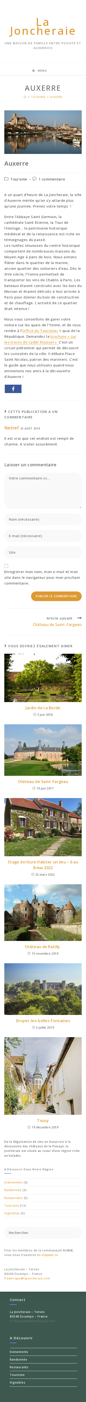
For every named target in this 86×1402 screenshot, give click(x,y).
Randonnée (13, 1190)
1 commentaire (52, 179)
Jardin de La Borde (43, 707)
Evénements (13, 1182)
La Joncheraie (43, 26)
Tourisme (19, 179)
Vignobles (12, 1213)
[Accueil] (25, 97)
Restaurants (13, 1198)
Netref (11, 428)
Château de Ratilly (43, 946)
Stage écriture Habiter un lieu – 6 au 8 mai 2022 (43, 864)
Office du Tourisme (39, 330)
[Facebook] (13, 389)
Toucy (43, 1120)
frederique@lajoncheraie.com (27, 1278)
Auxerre (56, 97)
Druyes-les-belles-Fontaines (43, 1020)
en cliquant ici (47, 1255)
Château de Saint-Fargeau (43, 781)
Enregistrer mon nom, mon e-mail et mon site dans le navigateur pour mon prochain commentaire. (42, 577)
